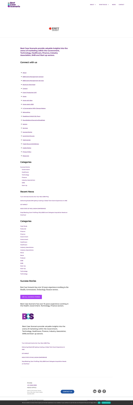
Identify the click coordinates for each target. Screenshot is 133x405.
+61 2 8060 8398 (32, 385)
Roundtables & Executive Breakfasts (34, 120)
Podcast (22, 258)
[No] (131, 402)
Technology (25, 175)
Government (26, 169)
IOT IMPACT (24, 204)
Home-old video (27, 100)
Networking (26, 112)
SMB (23, 182)
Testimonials (26, 140)
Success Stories (27, 132)
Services (25, 128)
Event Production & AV (30, 92)
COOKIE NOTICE (106, 402)
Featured (23, 229)
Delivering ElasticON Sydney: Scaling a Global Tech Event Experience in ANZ (43, 200)
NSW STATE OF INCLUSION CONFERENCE (33, 208)
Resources (26, 156)
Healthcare (25, 172)
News (114, 4)
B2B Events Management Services (33, 80)
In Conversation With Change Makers (34, 108)
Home (24, 96)
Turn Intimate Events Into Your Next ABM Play (34, 196)
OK (99, 402)
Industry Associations (28, 180)
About (92, 4)
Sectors (25, 124)
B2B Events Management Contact (33, 76)
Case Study (23, 226)
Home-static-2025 (28, 104)
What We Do (103, 4)
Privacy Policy (27, 152)
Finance (24, 177)
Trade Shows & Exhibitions (31, 144)
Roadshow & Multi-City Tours (31, 116)
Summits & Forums (28, 136)
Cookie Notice (27, 148)
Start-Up (24, 185)
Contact (121, 4)
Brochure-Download (29, 84)
